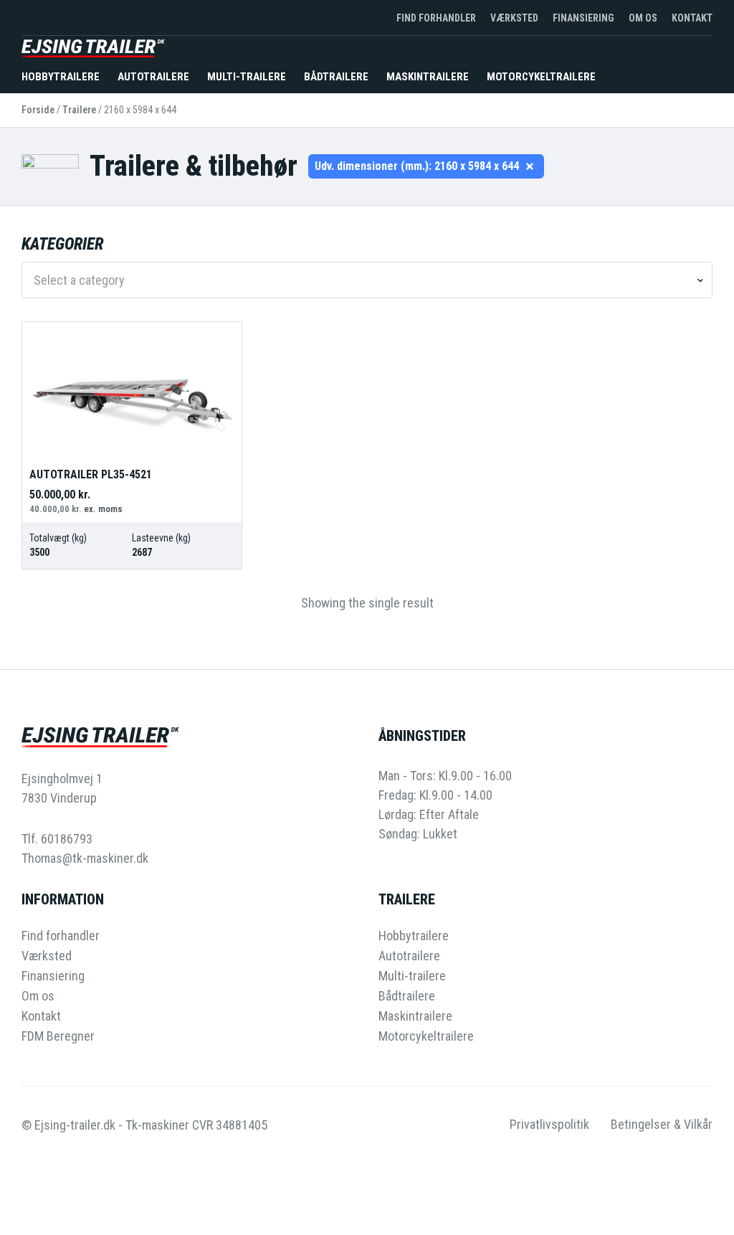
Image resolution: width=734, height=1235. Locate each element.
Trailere (79, 109)
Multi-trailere (246, 76)
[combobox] (367, 280)
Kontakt (692, 18)
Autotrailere (153, 76)
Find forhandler (436, 18)
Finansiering (583, 18)
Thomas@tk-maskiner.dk (85, 858)
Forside (38, 109)
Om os (643, 18)
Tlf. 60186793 (57, 838)
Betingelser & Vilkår (661, 1124)
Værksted (514, 18)
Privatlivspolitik (549, 1124)
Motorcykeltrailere (541, 76)
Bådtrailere (336, 76)
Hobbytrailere (61, 76)
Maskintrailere (427, 76)
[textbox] (361, 280)
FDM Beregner (58, 1036)
